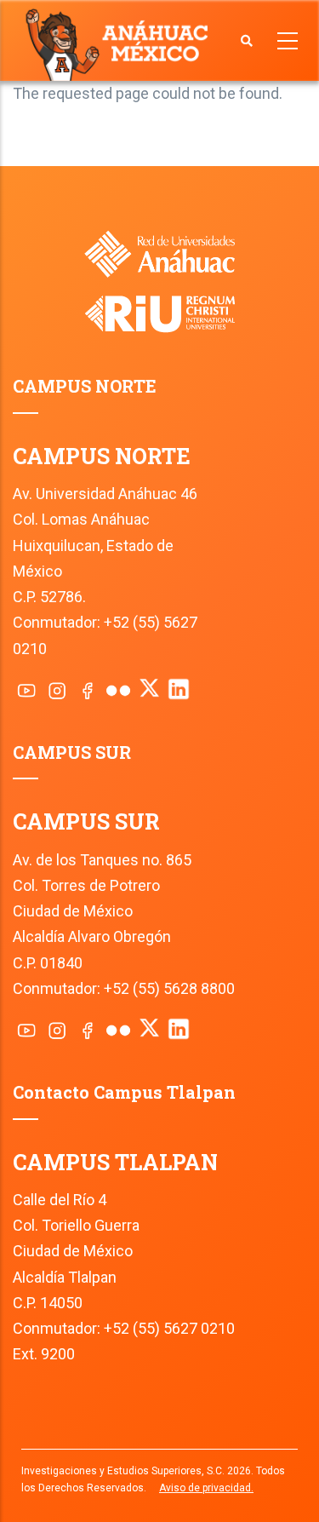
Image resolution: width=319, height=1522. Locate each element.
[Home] (120, 43)
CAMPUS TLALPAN (115, 1162)
